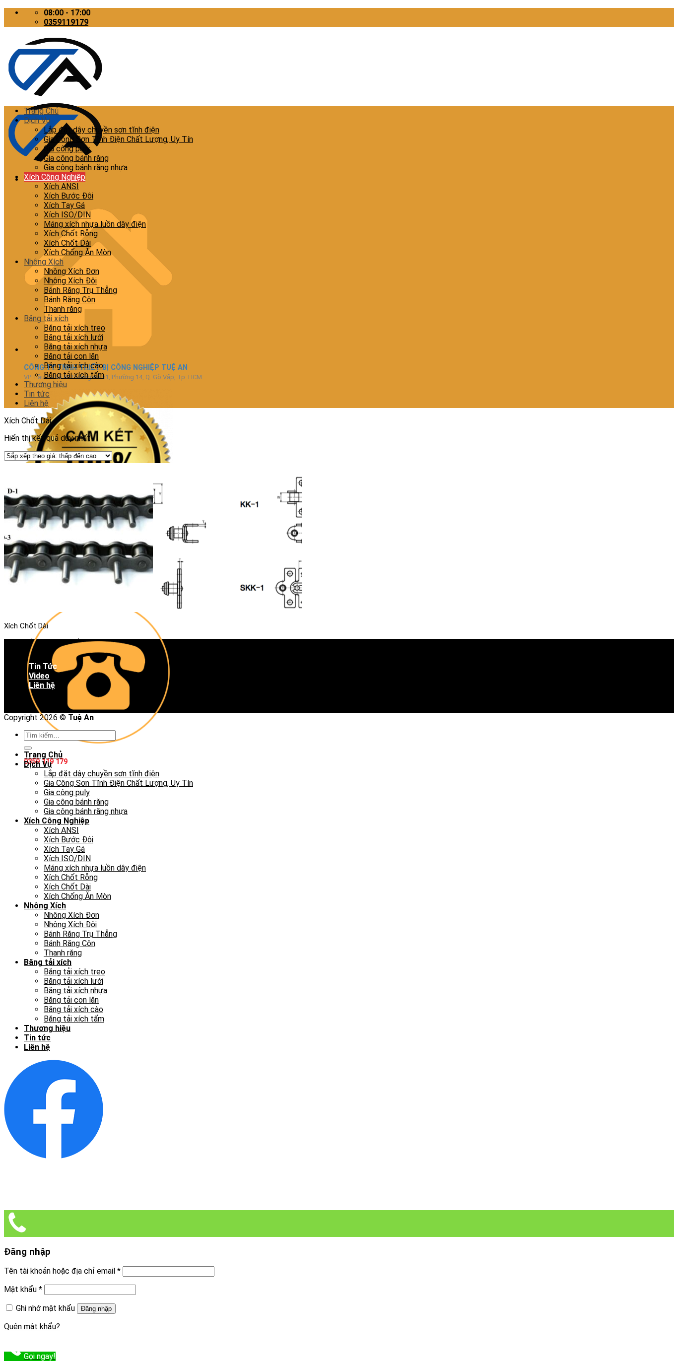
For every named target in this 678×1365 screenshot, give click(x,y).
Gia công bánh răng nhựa (86, 167)
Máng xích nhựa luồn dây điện (95, 224)
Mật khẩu (23, 1289)
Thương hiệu (45, 384)
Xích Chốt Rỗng (71, 233)
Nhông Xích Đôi (70, 280)
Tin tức (37, 394)
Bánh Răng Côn (69, 299)
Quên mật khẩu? (32, 1326)
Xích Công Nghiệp (54, 177)
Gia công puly (67, 148)
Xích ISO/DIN (67, 214)
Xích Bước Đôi (68, 196)
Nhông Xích (44, 262)
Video (39, 676)
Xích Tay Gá (64, 205)
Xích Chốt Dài (67, 243)
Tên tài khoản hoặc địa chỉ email (62, 1271)
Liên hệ (36, 403)
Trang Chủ (41, 111)
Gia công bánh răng (76, 158)
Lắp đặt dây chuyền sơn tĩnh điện (101, 130)
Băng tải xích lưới (73, 337)
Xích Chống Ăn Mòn (77, 252)
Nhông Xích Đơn (71, 271)
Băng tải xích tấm (74, 375)
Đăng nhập (96, 1308)
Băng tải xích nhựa (75, 346)
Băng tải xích (46, 318)
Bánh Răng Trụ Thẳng (80, 290)
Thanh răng (63, 309)
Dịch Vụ (37, 120)
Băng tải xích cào (73, 365)
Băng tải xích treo (74, 328)
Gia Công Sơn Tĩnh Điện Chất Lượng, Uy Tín (118, 139)
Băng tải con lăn (71, 356)
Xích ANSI (61, 186)
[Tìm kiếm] (28, 748)
